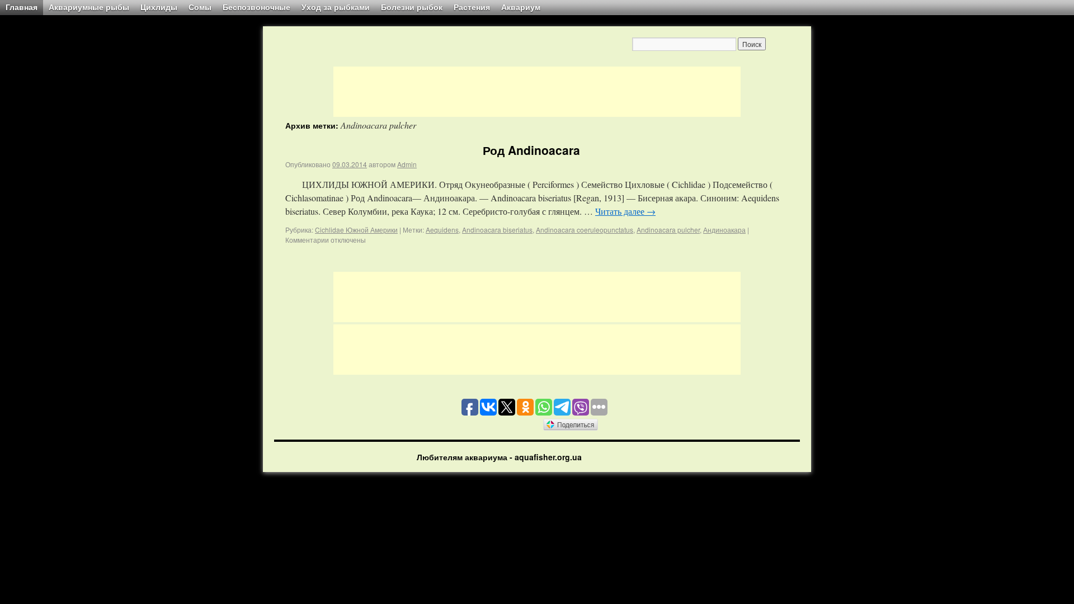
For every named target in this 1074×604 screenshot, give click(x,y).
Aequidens (442, 229)
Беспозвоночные (256, 7)
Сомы (200, 7)
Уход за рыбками (336, 7)
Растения (472, 7)
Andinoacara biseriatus (497, 229)
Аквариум (520, 7)
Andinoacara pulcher (668, 229)
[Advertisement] (537, 92)
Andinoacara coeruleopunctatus (584, 229)
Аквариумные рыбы (89, 7)
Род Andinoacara (531, 149)
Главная (21, 7)
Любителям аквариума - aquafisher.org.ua (499, 457)
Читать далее (625, 211)
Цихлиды (158, 7)
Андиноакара (724, 229)
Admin (407, 164)
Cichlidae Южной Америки (356, 229)
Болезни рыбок (411, 7)
